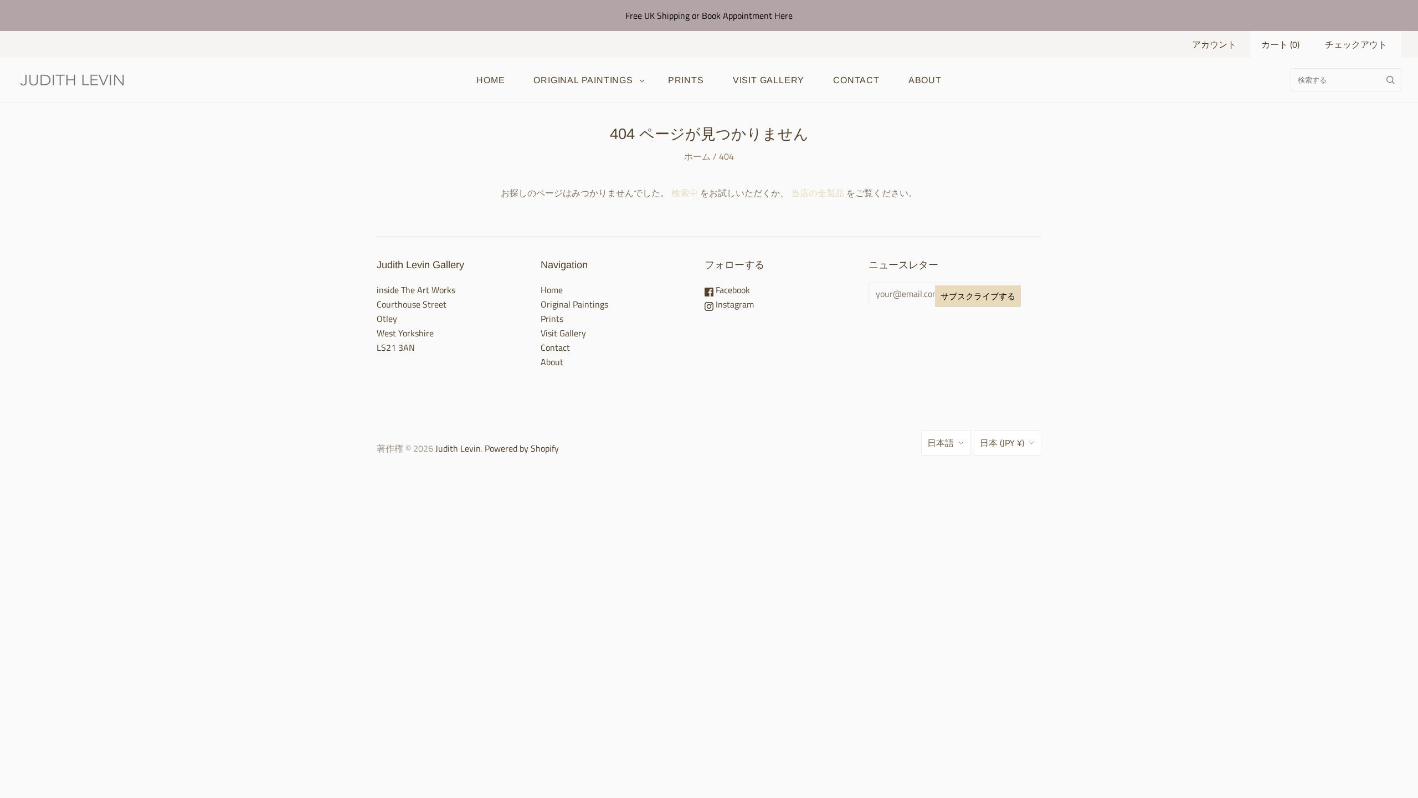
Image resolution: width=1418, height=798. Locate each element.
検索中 (684, 193)
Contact (856, 80)
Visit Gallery (768, 80)
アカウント (1214, 44)
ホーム (697, 156)
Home (490, 80)
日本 (1002, 442)
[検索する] (1390, 79)
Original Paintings (583, 80)
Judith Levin (458, 448)
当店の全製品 (817, 193)
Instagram (733, 304)
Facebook (731, 289)
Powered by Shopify (522, 448)
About (925, 80)
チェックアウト (1356, 44)
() (1280, 44)
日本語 (940, 442)
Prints (686, 80)
